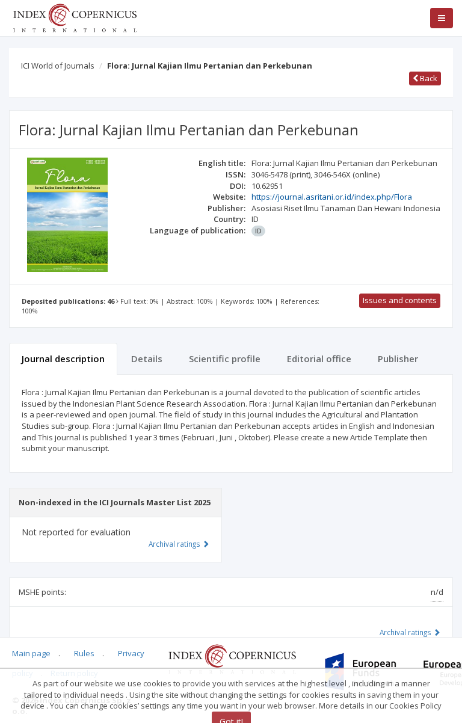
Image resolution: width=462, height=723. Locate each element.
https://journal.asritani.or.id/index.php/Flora (331, 196)
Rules (84, 653)
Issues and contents (400, 300)
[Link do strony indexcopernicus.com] (232, 658)
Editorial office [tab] (319, 358)
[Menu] (441, 18)
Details (146, 358)
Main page (31, 653)
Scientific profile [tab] (224, 358)
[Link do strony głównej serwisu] (74, 16)
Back (427, 78)
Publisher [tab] (398, 358)
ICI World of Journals (57, 65)
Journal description (63, 358)
